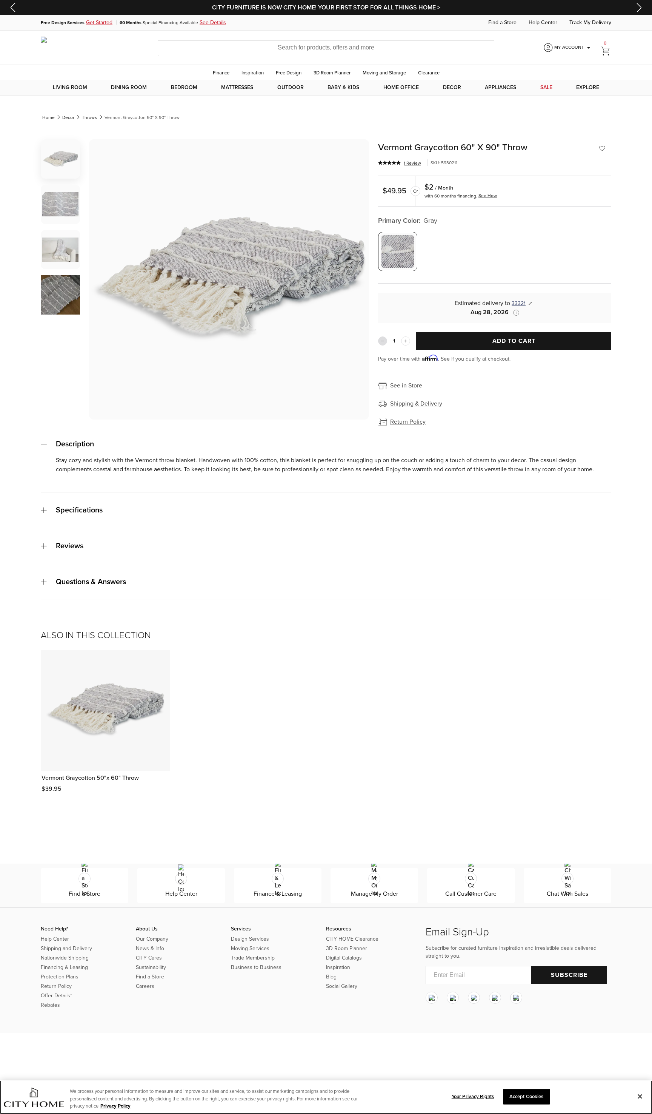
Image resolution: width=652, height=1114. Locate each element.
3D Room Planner (332, 73)
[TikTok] (516, 998)
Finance (221, 73)
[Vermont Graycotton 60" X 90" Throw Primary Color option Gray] (397, 251)
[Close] (640, 1096)
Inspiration (252, 73)
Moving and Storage (384, 73)
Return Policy (408, 422)
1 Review (412, 163)
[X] (474, 998)
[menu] (326, 87)
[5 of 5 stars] (389, 162)
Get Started (99, 23)
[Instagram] (432, 998)
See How (487, 195)
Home (48, 117)
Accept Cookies (526, 1096)
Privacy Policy (115, 1106)
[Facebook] (453, 998)
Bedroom (184, 88)
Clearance (429, 73)
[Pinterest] (495, 998)
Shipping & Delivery (416, 403)
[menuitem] (70, 87)
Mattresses (237, 88)
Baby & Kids (343, 88)
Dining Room (129, 88)
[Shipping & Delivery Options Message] (514, 313)
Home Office (401, 88)
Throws (89, 117)
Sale (546, 88)
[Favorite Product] (602, 148)
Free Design (288, 73)
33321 (519, 303)
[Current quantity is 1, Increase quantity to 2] (405, 341)
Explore (587, 88)
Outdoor (290, 88)
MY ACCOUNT (573, 47)
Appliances (500, 88)
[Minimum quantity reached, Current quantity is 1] (382, 341)
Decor (452, 88)
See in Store (406, 385)
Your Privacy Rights (473, 1096)
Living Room (70, 88)
